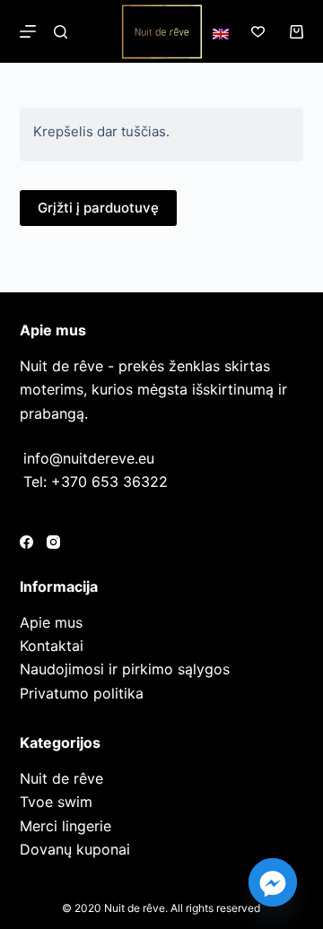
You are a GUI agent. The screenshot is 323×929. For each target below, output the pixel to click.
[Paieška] (60, 32)
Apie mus (51, 622)
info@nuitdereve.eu (88, 458)
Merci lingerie (65, 826)
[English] (221, 34)
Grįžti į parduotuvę (98, 207)
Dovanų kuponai (75, 849)
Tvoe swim (56, 802)
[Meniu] (28, 31)
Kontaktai (51, 646)
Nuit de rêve (61, 778)
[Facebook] (26, 542)
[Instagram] (53, 542)
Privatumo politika (82, 693)
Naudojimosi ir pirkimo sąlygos (125, 669)
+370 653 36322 (109, 482)
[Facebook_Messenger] (273, 882)
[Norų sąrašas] (258, 32)
